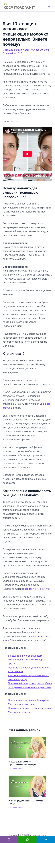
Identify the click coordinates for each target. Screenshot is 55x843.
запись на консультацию (36, 708)
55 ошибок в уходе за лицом (25, 655)
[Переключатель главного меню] (49, 6)
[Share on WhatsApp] (27, 839)
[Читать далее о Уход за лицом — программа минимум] (27, 747)
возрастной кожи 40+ (37, 588)
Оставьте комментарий (16, 49)
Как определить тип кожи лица (26, 802)
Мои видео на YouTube (21, 704)
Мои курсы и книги (19, 712)
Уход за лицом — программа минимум (22, 763)
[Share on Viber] (9, 839)
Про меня (13, 708)
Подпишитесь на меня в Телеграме (28, 700)
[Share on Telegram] (46, 839)
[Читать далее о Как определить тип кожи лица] (27, 786)
